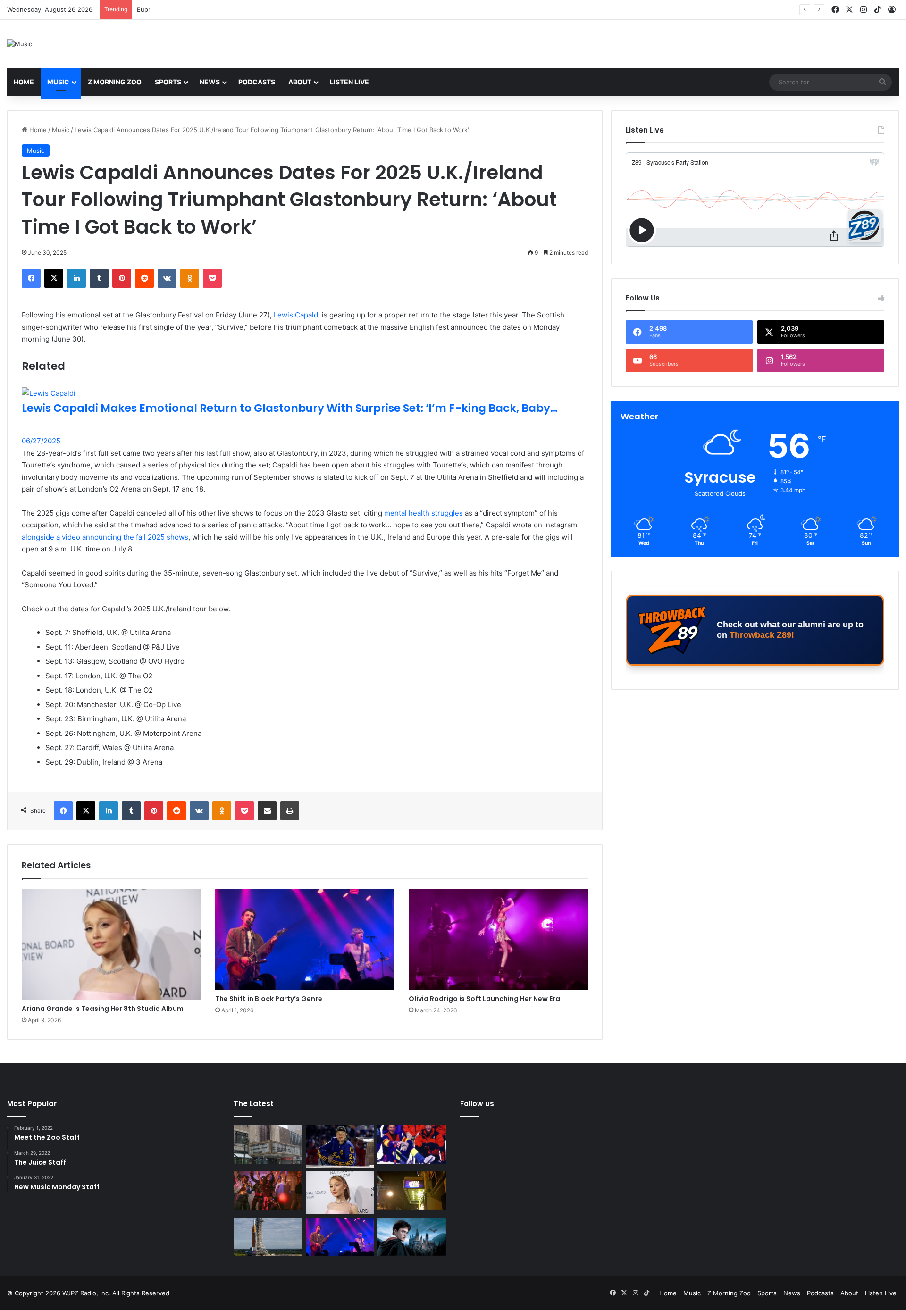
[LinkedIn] (76, 278)
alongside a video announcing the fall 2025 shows (105, 537)
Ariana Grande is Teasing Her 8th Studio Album (103, 1008)
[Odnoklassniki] (189, 278)
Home (24, 82)
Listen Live (349, 82)
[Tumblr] (99, 278)
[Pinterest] (121, 278)
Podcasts (256, 82)
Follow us (477, 1104)
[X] (53, 278)
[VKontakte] (167, 278)
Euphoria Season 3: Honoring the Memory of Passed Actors (225, 9)
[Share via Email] (267, 810)
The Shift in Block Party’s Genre (268, 998)
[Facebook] (31, 278)
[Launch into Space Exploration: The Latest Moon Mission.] (268, 1237)
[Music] (19, 44)
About (299, 82)
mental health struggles (423, 513)
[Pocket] (212, 278)
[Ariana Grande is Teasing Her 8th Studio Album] (111, 944)
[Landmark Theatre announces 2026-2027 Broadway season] (268, 1144)
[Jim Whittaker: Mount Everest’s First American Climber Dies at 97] (412, 1144)
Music (58, 82)
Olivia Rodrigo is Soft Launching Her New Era (484, 998)
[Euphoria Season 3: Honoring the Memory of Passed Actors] (268, 1190)
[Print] (289, 810)
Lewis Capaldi (297, 314)
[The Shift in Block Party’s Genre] (304, 939)
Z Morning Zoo (115, 82)
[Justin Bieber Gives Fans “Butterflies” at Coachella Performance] (340, 1146)
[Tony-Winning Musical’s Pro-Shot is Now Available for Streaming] (412, 1190)
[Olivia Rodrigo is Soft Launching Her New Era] (498, 939)
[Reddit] (144, 278)
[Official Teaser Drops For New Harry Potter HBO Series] (412, 1237)
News (210, 82)
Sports (168, 82)
